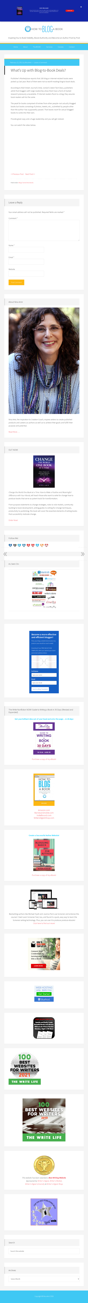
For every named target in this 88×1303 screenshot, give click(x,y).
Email (11, 257)
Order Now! (13, 520)
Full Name (34, 671)
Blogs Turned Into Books (26, 183)
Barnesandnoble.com (44, 812)
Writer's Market (56, 1181)
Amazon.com (44, 810)
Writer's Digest (43, 1181)
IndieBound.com (44, 815)
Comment (13, 218)
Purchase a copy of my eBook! (44, 759)
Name (11, 245)
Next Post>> (30, 174)
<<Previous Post (17, 174)
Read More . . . (14, 432)
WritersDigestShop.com (44, 817)
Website (12, 269)
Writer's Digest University (35, 1184)
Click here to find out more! (44, 923)
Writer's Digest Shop (55, 1184)
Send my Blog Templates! (40, 689)
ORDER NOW (69, 10)
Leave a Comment (40, 62)
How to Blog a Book (44, 29)
